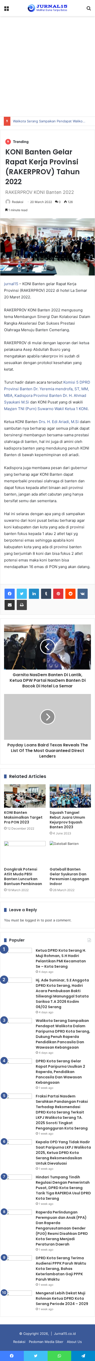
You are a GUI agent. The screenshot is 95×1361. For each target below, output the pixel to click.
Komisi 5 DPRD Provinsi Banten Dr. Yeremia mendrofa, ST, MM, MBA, (47, 389)
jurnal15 (11, 283)
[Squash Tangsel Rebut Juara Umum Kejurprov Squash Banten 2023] (70, 796)
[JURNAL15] (47, 8)
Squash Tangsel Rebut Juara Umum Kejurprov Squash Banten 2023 (67, 820)
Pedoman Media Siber (46, 1342)
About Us (74, 1342)
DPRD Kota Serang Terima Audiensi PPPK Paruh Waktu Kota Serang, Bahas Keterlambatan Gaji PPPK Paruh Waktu (61, 1268)
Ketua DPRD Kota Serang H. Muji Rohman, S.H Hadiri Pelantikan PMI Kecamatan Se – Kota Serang (61, 958)
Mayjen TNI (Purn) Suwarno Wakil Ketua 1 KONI (46, 408)
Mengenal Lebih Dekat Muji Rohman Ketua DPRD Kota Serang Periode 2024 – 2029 (62, 1298)
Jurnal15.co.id (65, 1333)
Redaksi (17, 202)
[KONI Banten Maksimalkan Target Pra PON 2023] (25, 796)
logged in (32, 920)
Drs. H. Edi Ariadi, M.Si (59, 421)
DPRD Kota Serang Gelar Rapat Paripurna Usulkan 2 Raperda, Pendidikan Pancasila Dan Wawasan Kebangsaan (60, 1072)
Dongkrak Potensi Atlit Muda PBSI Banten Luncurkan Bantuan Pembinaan (23, 876)
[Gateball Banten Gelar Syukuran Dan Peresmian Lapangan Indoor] (70, 852)
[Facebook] (10, 594)
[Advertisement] (47, 66)
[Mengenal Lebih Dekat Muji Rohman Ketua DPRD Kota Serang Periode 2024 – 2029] (18, 1300)
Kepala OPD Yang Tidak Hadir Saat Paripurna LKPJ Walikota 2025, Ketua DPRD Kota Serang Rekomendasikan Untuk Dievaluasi (63, 1152)
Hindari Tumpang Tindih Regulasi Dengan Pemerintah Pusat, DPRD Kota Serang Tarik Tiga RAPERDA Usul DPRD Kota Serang (63, 1188)
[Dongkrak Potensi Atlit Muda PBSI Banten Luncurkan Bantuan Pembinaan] (25, 852)
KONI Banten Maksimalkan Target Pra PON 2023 (23, 817)
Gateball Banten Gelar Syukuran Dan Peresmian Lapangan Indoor (69, 876)
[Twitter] (22, 594)
